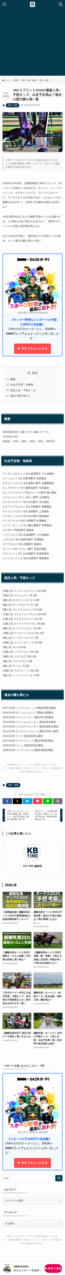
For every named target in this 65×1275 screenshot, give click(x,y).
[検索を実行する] (58, 1178)
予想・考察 (13, 105)
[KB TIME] (32, 4)
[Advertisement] (32, 43)
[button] (7, 801)
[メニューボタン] (4, 4)
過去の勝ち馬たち (20, 395)
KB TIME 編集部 (32, 865)
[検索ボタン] (60, 4)
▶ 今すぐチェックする (32, 348)
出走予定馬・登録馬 (21, 384)
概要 (13, 379)
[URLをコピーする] (57, 801)
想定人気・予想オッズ (23, 390)
